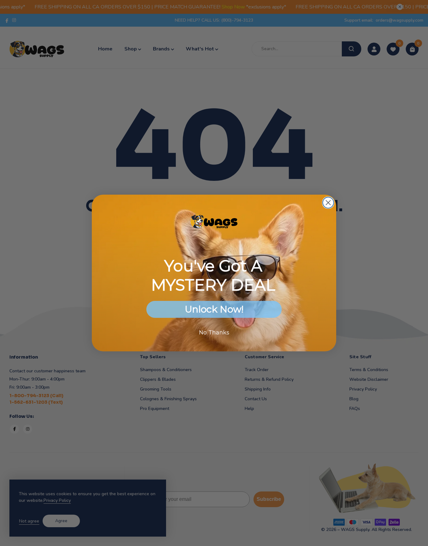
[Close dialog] (328, 202)
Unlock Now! (214, 309)
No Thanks (214, 332)
